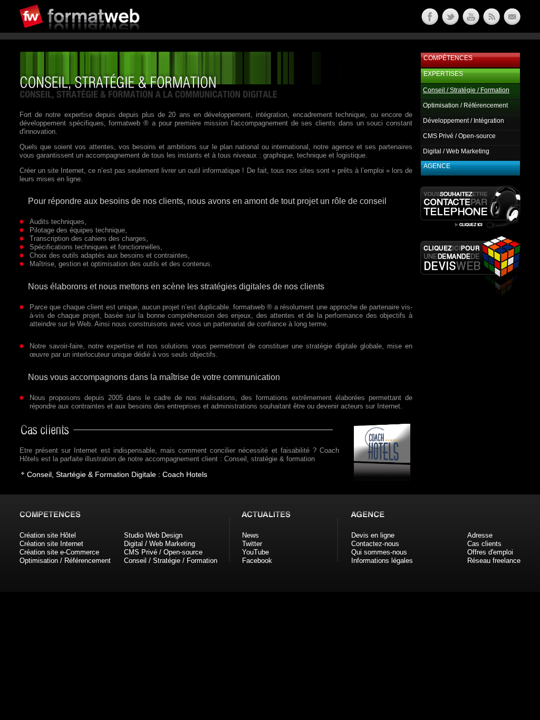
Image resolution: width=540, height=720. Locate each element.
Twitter (252, 544)
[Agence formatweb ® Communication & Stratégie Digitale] (120, 36)
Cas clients (484, 544)
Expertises (443, 73)
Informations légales (382, 561)
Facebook (257, 561)
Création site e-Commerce (59, 552)
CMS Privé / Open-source (459, 136)
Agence (436, 166)
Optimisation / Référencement (465, 105)
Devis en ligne (372, 535)
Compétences (447, 58)
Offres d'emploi (490, 552)
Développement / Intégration (463, 120)
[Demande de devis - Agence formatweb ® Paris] (470, 293)
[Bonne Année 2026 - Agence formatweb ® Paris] (490, 22)
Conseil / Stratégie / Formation (170, 561)
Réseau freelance (493, 561)
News (250, 535)
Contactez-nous (375, 544)
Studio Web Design (153, 535)
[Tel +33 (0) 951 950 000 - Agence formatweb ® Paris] (470, 227)
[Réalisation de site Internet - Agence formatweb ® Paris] (378, 478)
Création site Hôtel (48, 535)
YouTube (255, 552)
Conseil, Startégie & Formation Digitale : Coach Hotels (117, 474)
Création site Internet (51, 544)
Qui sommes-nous (379, 552)
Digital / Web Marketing (456, 151)
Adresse (480, 535)
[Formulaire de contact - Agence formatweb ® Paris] (511, 22)
